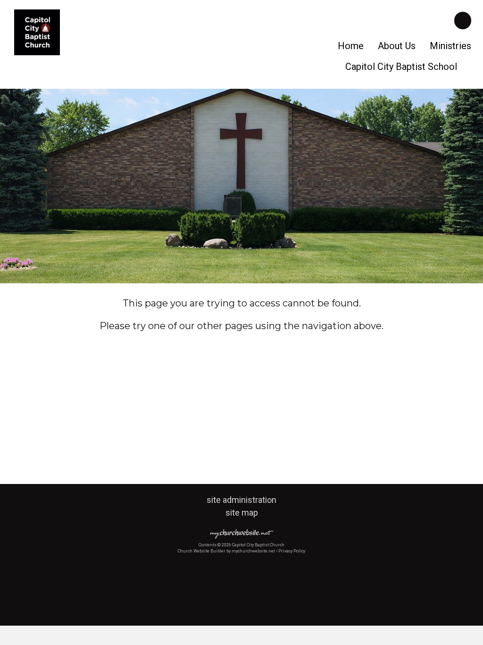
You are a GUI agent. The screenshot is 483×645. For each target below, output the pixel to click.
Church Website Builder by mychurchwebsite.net (226, 551)
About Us (397, 45)
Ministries (450, 45)
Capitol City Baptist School (401, 66)
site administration (241, 500)
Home (351, 45)
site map (241, 513)
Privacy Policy (291, 551)
